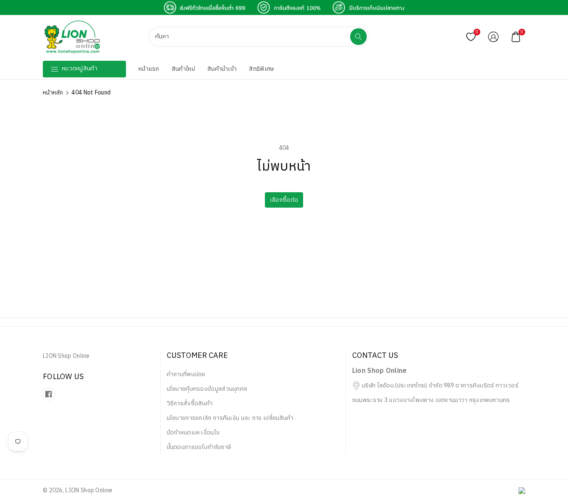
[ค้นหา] (358, 36)
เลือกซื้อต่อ (284, 200)
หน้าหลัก (53, 92)
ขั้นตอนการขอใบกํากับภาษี (199, 447)
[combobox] (250, 36)
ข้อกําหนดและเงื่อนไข (193, 432)
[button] (516, 36)
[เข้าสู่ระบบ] (493, 36)
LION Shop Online (88, 490)
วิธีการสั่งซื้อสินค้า (190, 403)
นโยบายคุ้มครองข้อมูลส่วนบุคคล (207, 389)
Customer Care (197, 356)
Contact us (375, 356)
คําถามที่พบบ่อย (186, 374)
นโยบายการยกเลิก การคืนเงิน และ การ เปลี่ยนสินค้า (230, 418)
